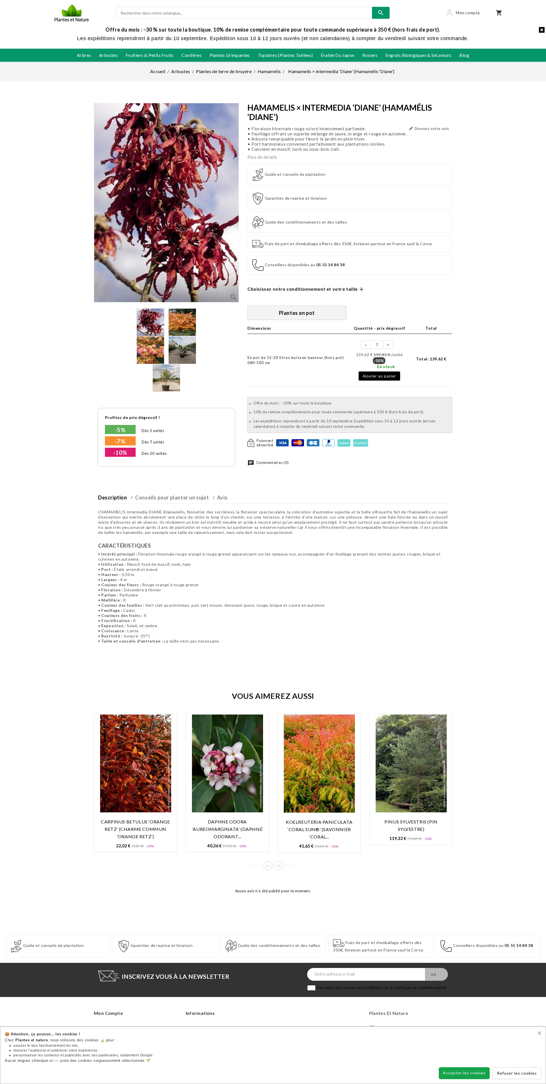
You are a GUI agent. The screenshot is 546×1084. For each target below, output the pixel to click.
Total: (431, 358)
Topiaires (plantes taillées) (285, 55)
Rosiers (370, 55)
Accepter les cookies (464, 1072)
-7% (120, 441)
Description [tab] (112, 497)
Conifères (191, 55)
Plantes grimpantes (230, 55)
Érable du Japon (337, 55)
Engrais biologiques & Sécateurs (418, 55)
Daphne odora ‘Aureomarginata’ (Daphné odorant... (227, 829)
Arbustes (108, 55)
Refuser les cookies (517, 1073)
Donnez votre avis (429, 128)
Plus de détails (262, 157)
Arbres (84, 55)
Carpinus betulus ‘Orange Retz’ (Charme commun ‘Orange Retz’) (135, 829)
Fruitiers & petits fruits (150, 55)
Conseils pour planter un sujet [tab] (172, 497)
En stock (386, 366)
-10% (120, 452)
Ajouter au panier (379, 376)
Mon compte (108, 1013)
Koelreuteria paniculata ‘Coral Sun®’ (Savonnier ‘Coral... (319, 829)
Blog (464, 55)
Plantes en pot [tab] (297, 313)
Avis (222, 497)
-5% (120, 429)
